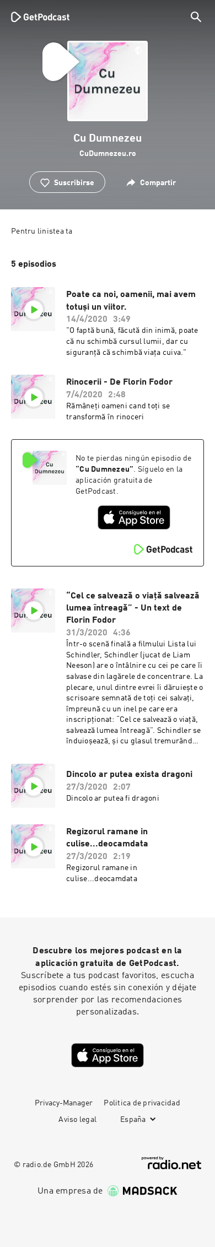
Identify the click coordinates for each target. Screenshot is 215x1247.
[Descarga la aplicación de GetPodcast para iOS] (134, 517)
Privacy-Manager (64, 1103)
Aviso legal (77, 1120)
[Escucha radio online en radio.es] (171, 1163)
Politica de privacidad (142, 1103)
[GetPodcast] (40, 16)
